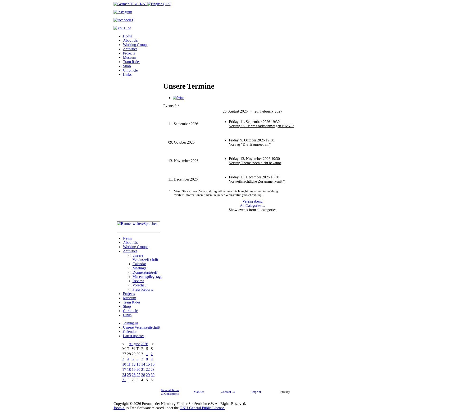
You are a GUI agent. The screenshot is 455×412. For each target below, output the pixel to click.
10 (124, 364)
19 (134, 369)
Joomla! (119, 408)
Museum (129, 57)
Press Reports (142, 289)
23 (153, 369)
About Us (130, 40)
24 (124, 375)
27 (138, 375)
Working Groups (135, 45)
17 (124, 369)
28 (143, 375)
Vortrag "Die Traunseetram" (250, 144)
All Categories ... (252, 206)
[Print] (178, 98)
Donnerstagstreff (144, 272)
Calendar (139, 264)
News (127, 238)
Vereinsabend (252, 201)
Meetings (139, 268)
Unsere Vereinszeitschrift (145, 257)
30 (153, 375)
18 (129, 369)
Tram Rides (131, 62)
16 (153, 364)
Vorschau (139, 285)
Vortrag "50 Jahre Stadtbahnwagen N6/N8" (261, 126)
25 (129, 375)
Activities (130, 49)
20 (138, 369)
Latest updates (133, 336)
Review (138, 281)
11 (129, 364)
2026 (144, 344)
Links (127, 74)
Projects (129, 53)
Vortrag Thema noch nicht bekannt (255, 163)
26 (134, 375)
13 (138, 364)
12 (134, 364)
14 (143, 364)
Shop (127, 66)
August (134, 344)
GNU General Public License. (202, 408)
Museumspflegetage (147, 277)
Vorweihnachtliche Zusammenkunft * (257, 181)
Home (127, 36)
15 (148, 364)
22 (148, 369)
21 (143, 369)
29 (148, 375)
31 (124, 380)
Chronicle (130, 70)
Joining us (130, 323)
